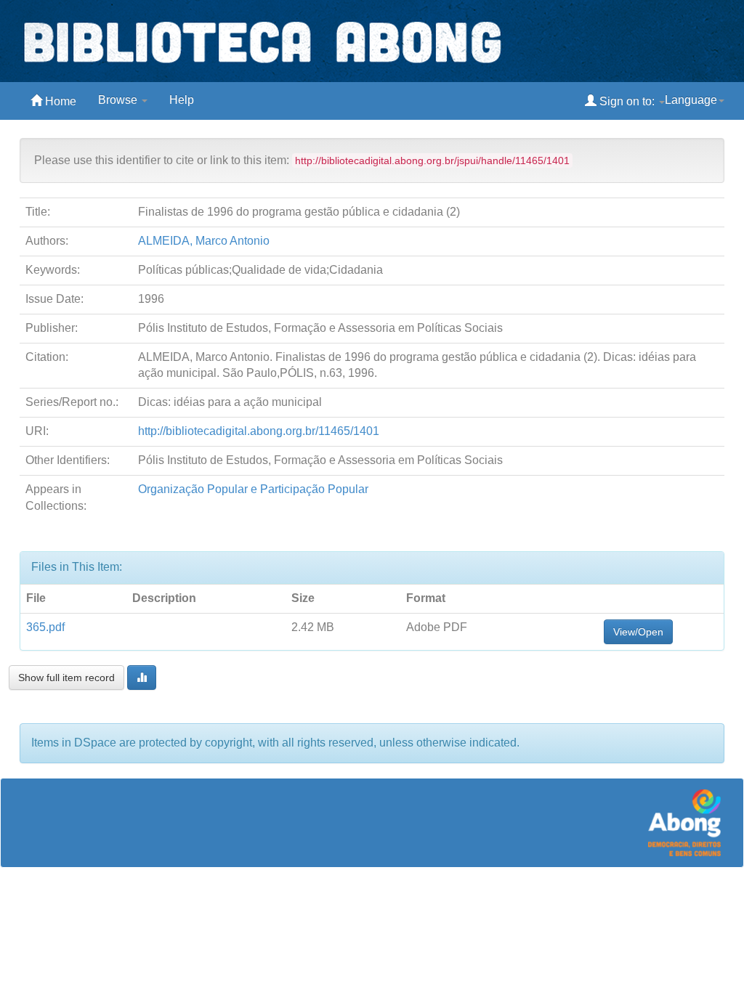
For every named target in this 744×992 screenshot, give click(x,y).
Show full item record (66, 677)
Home (59, 101)
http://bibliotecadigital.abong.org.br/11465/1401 (258, 431)
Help (181, 100)
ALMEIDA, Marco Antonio (204, 241)
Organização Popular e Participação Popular (253, 489)
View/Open (638, 632)
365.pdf (45, 627)
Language (691, 100)
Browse (119, 100)
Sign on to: (627, 101)
